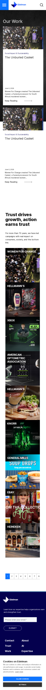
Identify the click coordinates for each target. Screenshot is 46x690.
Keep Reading (11, 101)
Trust (8, 645)
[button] (4, 5)
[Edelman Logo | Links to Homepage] (17, 4)
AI (23, 645)
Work (8, 651)
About (25, 640)
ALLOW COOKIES (22, 679)
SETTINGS (22, 685)
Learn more (19, 672)
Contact (9, 640)
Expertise (27, 651)
